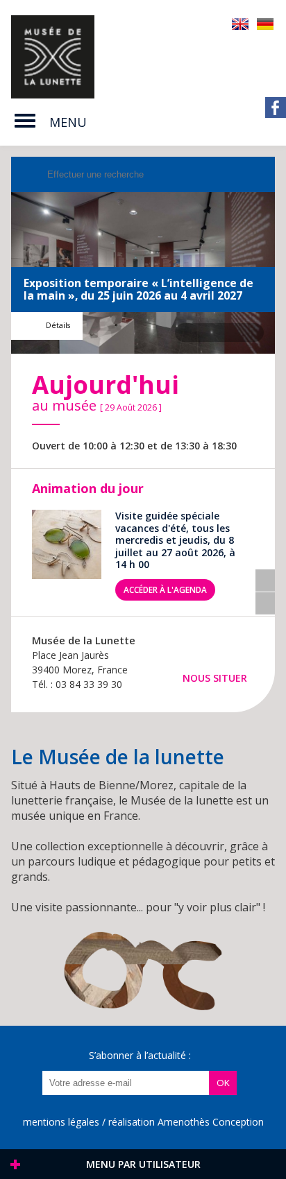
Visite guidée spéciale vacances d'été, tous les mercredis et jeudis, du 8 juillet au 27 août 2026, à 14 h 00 (175, 540)
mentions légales (61, 1121)
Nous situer (215, 678)
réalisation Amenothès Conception (186, 1121)
